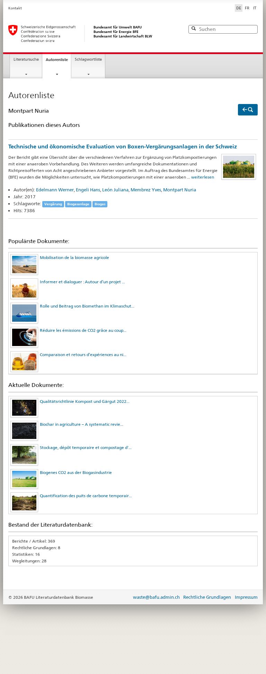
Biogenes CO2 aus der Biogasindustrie (76, 472)
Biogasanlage (78, 204)
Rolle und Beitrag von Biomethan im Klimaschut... (87, 306)
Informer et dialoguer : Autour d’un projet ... (82, 281)
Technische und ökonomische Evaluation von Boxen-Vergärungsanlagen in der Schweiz (122, 146)
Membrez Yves (146, 189)
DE (239, 7)
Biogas (100, 204)
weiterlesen (202, 177)
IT (254, 8)
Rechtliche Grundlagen (207, 597)
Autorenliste (57, 59)
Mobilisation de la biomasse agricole (74, 257)
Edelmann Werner (55, 189)
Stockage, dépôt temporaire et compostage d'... (86, 447)
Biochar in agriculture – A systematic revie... (81, 424)
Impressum (246, 597)
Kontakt (15, 8)
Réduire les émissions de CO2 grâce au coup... (83, 330)
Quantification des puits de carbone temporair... (86, 495)
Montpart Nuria (179, 189)
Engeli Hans (88, 189)
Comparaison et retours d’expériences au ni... (83, 354)
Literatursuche (26, 59)
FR (247, 8)
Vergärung (53, 204)
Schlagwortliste (88, 59)
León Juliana (115, 189)
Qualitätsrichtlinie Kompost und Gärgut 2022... (85, 401)
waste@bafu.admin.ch (156, 597)
